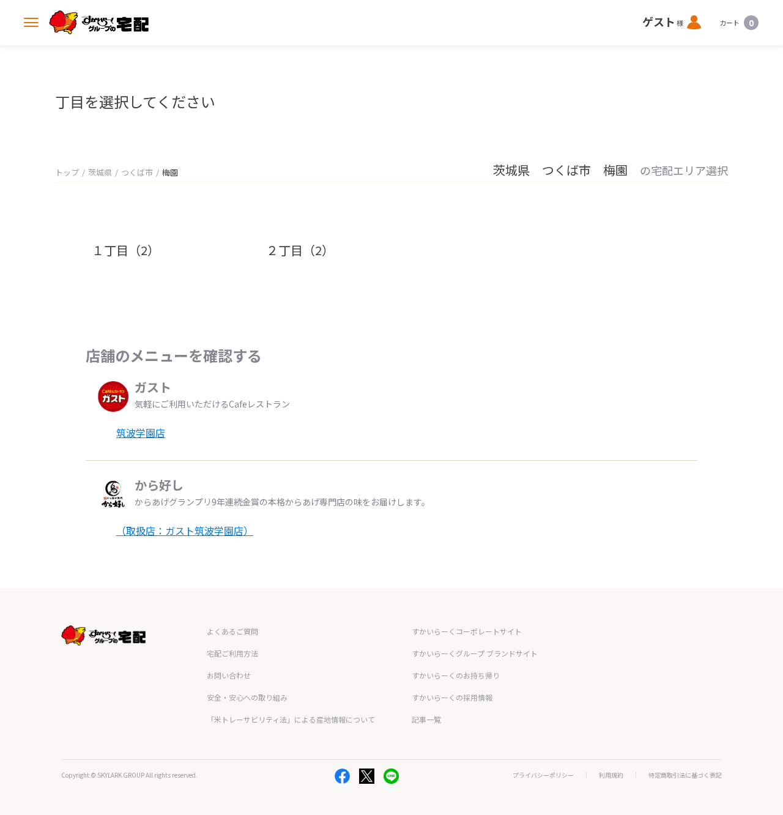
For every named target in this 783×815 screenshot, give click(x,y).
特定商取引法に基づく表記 (685, 775)
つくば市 (137, 172)
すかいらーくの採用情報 (452, 697)
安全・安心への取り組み (247, 697)
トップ (67, 172)
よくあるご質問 (232, 631)
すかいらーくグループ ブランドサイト (475, 653)
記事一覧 (426, 719)
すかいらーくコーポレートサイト (467, 631)
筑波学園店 (140, 432)
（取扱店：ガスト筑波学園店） (184, 530)
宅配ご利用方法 (232, 653)
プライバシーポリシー (543, 775)
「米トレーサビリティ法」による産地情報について (291, 719)
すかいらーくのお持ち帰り (456, 675)
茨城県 (100, 172)
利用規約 (611, 775)
